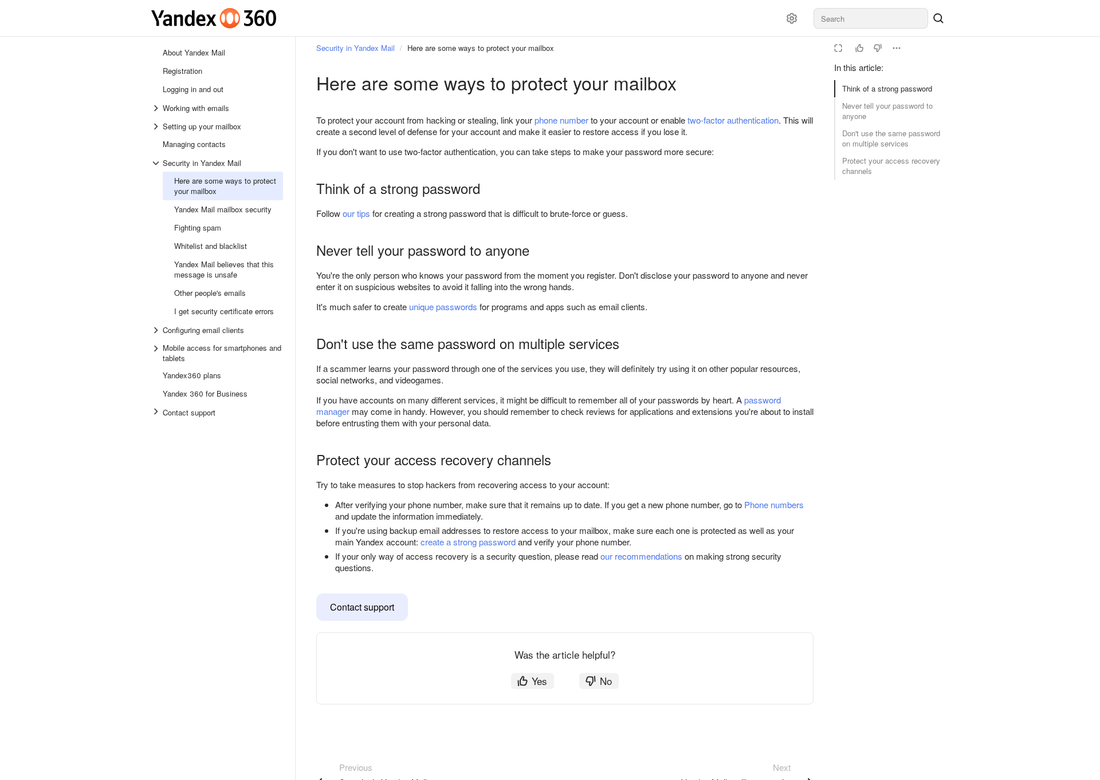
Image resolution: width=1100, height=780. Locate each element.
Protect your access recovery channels (891, 165)
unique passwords (443, 306)
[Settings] (791, 18)
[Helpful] (859, 48)
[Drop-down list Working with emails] (157, 108)
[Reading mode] (838, 48)
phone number (561, 120)
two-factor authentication (733, 120)
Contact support (362, 606)
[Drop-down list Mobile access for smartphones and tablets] (157, 353)
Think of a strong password (887, 88)
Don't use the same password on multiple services (891, 138)
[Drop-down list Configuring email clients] (157, 330)
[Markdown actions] (897, 48)
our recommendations (641, 556)
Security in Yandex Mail (355, 47)
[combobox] (871, 18)
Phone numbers (774, 504)
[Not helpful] (878, 48)
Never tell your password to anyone (887, 110)
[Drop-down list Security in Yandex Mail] (157, 163)
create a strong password (468, 542)
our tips (356, 213)
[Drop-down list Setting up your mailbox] (157, 126)
